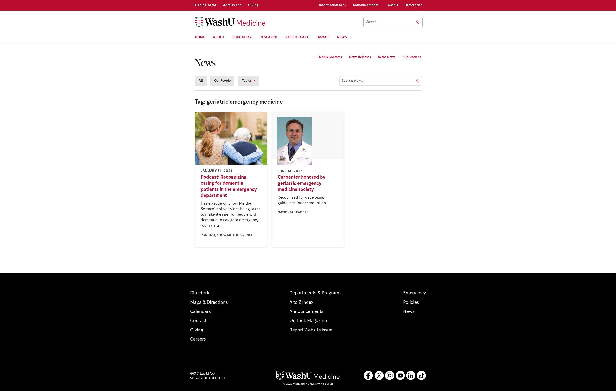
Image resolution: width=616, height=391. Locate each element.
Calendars (200, 312)
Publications (412, 57)
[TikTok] (421, 375)
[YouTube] (400, 375)
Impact (323, 37)
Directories (413, 5)
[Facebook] (368, 375)
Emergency (414, 293)
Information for (332, 5)
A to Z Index (301, 302)
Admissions (232, 5)
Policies (411, 302)
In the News (386, 57)
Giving (253, 5)
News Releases (360, 57)
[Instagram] (389, 375)
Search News (352, 80)
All (201, 80)
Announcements (366, 5)
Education (242, 37)
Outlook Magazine (308, 321)
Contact (198, 321)
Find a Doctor (205, 5)
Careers (198, 339)
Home (200, 37)
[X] (379, 375)
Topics (246, 80)
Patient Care (297, 37)
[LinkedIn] (410, 375)
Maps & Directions (209, 302)
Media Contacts (330, 57)
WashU (392, 5)
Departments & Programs (315, 293)
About (219, 37)
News (342, 37)
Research (268, 37)
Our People (222, 80)
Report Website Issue (310, 330)
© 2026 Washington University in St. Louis (308, 384)
